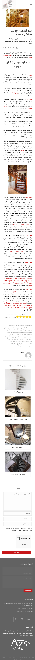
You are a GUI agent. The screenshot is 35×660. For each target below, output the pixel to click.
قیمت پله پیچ (17, 339)
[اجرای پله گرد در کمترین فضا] (18, 462)
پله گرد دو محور (28, 334)
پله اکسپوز (22, 41)
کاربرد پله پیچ (28, 341)
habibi (26, 39)
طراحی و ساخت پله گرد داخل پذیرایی (18, 419)
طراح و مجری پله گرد (27, 339)
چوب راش (29, 337)
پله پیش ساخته (20, 330)
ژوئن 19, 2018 (13, 39)
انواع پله (27, 41)
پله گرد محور (20, 334)
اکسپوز (30, 325)
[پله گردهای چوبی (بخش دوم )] (17, 18)
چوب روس (23, 337)
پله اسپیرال (29, 327)
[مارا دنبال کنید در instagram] (22, 619)
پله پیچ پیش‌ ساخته (18, 392)
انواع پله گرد (12, 325)
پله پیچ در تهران (16, 327)
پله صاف (13, 330)
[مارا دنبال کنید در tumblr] (16, 619)
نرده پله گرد (13, 343)
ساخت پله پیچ (16, 337)
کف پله (15, 341)
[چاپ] (18, 48)
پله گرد (11, 41)
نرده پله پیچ (20, 343)
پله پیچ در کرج (8, 327)
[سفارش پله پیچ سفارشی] (18, 434)
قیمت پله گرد (9, 339)
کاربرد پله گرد (20, 341)
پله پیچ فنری (28, 330)
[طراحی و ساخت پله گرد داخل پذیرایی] (18, 406)
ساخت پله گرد (7, 337)
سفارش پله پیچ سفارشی (18, 447)
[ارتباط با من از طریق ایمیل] (22, 356)
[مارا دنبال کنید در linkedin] (28, 619)
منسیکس (16, 659)
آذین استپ (11, 657)
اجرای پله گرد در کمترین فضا (17, 474)
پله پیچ (16, 41)
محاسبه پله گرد (28, 343)
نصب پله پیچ (28, 346)
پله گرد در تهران (19, 332)
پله (7, 325)
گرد (11, 341)
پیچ (10, 334)
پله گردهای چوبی (11, 53)
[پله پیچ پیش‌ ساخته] (18, 379)
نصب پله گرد (20, 346)
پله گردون (13, 334)
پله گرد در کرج (10, 332)
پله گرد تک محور (27, 332)
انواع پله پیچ (19, 325)
